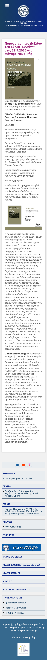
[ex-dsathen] (23, 11)
